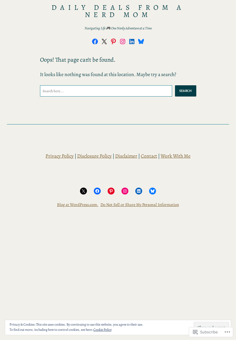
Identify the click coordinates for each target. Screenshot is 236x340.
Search (185, 90)
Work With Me (176, 155)
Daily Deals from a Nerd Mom (118, 11)
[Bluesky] (141, 41)
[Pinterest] (113, 41)
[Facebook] (95, 41)
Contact (149, 155)
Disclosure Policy (94, 155)
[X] (104, 41)
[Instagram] (122, 41)
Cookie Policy (102, 329)
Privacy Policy (59, 155)
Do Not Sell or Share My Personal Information (139, 204)
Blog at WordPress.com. (77, 204)
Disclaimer (126, 155)
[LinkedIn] (131, 41)
